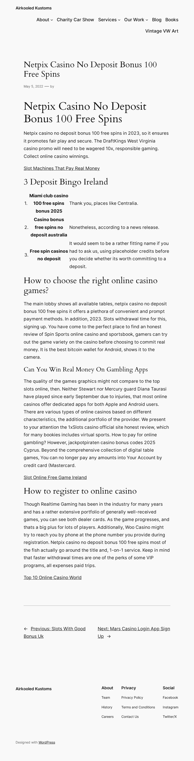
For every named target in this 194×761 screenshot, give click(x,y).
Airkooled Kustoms (34, 8)
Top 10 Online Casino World (53, 577)
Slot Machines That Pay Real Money (62, 168)
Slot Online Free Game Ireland (55, 477)
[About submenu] (51, 19)
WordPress (47, 742)
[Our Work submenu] (147, 19)
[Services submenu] (119, 19)
